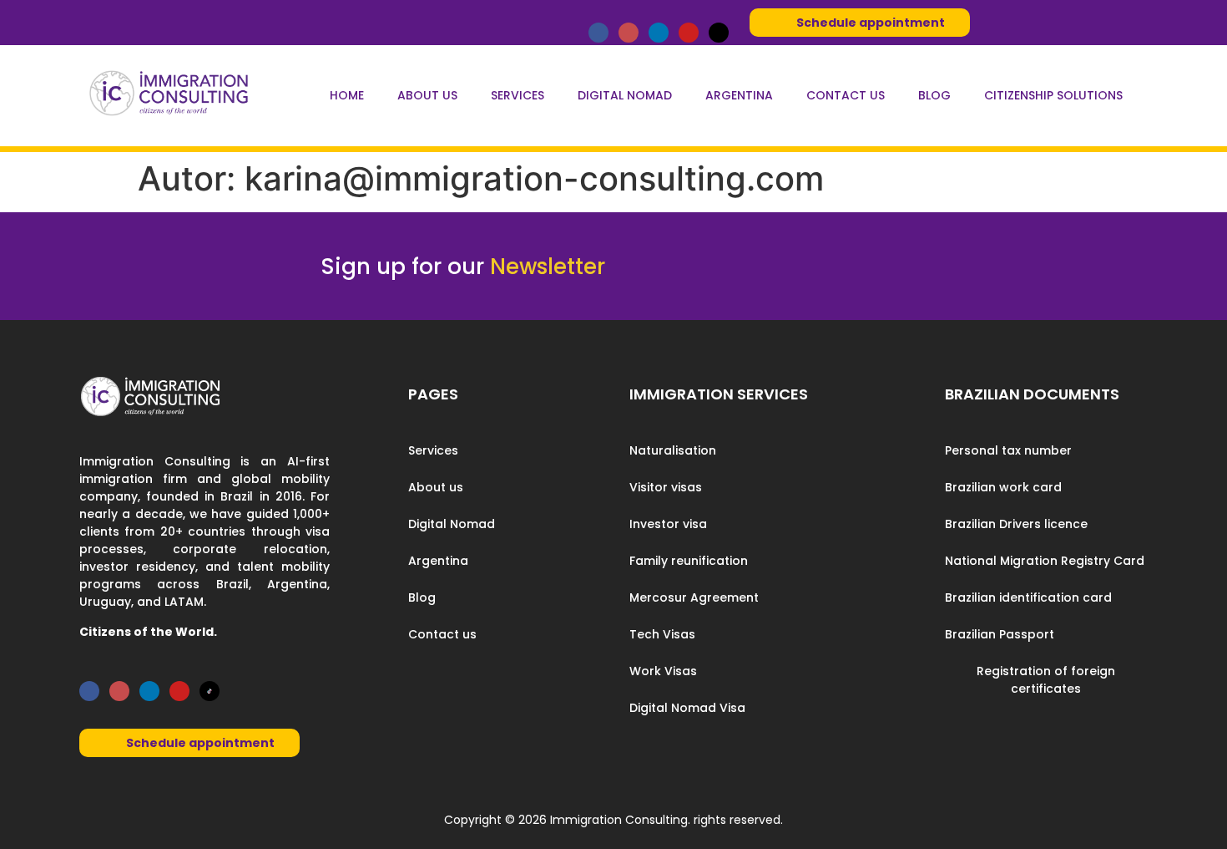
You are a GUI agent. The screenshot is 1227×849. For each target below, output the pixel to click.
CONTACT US (845, 95)
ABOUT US (427, 95)
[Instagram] (629, 33)
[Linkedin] (659, 33)
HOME (347, 95)
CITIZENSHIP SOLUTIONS (1053, 95)
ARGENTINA (739, 95)
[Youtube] (689, 33)
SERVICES (517, 95)
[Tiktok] (719, 33)
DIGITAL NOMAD (625, 95)
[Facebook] (598, 33)
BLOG (934, 95)
